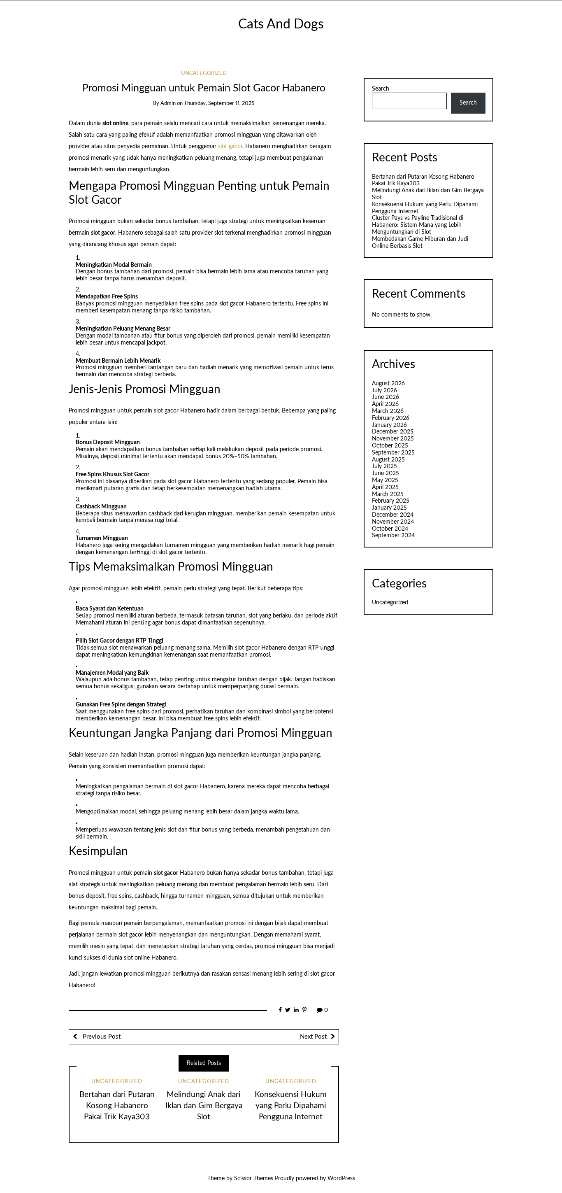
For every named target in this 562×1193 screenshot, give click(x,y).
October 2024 (390, 529)
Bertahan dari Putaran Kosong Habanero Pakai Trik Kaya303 (117, 1106)
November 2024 (393, 522)
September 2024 (393, 535)
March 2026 (388, 411)
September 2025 (393, 453)
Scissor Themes (253, 1178)
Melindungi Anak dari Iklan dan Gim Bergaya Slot (203, 1106)
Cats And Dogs (281, 24)
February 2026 (390, 418)
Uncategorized (204, 73)
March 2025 (388, 494)
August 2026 (388, 384)
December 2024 (392, 515)
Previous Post (101, 1037)
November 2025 (393, 439)
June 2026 (385, 397)
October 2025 (390, 446)
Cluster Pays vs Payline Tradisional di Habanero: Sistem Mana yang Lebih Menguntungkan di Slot (417, 225)
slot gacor (230, 146)
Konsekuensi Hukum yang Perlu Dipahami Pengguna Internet (291, 1106)
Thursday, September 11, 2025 (219, 103)
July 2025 (384, 466)
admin (168, 103)
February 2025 (390, 501)
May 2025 (385, 480)
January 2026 (389, 425)
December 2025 (392, 432)
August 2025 (388, 460)
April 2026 (385, 404)
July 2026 (384, 391)
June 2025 (385, 473)
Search (380, 89)
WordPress (341, 1178)
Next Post (313, 1037)
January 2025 (389, 508)
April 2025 (385, 487)
